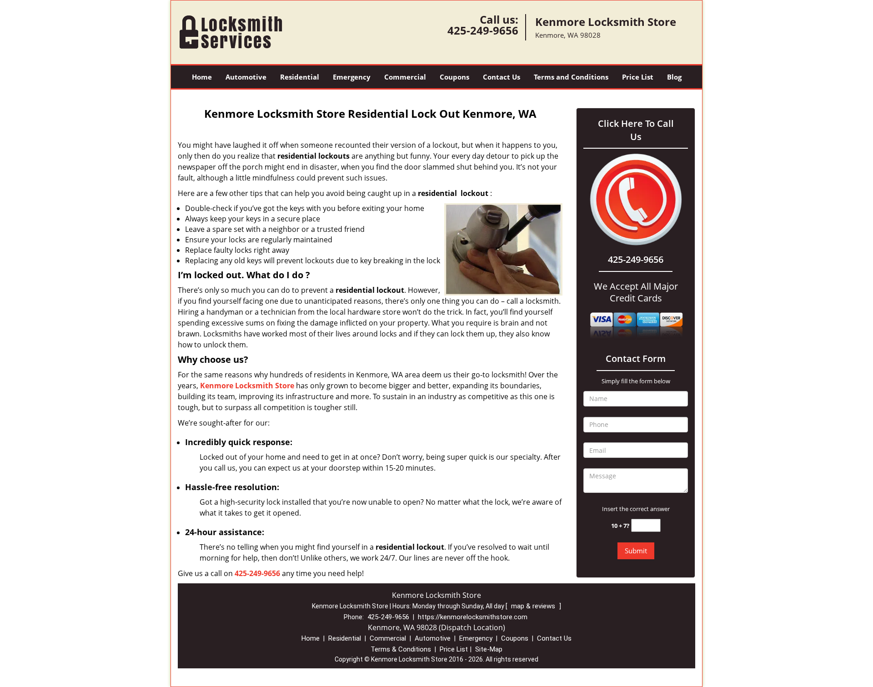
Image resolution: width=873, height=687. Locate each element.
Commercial (405, 76)
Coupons (454, 76)
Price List (637, 76)
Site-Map (488, 649)
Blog (674, 76)
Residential (299, 76)
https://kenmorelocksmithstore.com (472, 617)
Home (202, 76)
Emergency (352, 76)
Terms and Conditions (571, 76)
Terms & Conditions (401, 649)
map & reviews (534, 606)
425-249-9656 (482, 30)
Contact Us (501, 76)
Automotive (246, 76)
